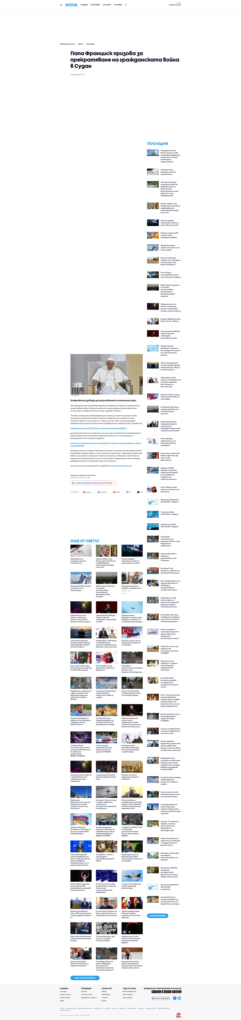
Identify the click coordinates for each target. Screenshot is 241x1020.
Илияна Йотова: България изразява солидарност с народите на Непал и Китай (169, 682)
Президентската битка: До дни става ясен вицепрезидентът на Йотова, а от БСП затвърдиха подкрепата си (170, 156)
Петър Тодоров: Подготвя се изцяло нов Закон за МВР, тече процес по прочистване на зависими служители (171, 745)
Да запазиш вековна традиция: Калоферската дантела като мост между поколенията (169, 872)
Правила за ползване (151, 1008)
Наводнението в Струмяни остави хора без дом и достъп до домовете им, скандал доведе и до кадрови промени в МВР (170, 763)
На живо (118, 5)
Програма (95, 5)
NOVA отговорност (129, 991)
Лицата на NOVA (86, 994)
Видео (62, 1000)
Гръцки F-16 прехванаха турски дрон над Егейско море (131, 886)
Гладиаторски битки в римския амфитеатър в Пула (106, 777)
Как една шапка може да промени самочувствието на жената (170, 856)
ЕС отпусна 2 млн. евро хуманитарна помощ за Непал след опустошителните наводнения (106, 888)
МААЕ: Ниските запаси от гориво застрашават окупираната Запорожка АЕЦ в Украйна (105, 591)
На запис (107, 5)
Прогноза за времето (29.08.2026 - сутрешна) (170, 887)
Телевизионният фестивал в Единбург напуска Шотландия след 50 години (130, 749)
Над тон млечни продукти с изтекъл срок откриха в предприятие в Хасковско (169, 665)
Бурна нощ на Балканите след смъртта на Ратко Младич (80, 938)
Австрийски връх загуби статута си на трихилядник (80, 588)
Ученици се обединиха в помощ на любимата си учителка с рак (170, 731)
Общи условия (122, 1008)
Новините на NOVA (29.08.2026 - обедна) (169, 526)
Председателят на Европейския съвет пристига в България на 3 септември (132, 858)
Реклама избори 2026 (71, 1008)
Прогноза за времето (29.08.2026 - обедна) (170, 501)
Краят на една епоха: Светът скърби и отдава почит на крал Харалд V (131, 914)
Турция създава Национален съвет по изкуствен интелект (131, 561)
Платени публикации (65, 1010)
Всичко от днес (65, 994)
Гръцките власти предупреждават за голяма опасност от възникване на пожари (105, 721)
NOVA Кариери (128, 994)
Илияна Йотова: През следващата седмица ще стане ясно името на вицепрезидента (170, 618)
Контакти (114, 1008)
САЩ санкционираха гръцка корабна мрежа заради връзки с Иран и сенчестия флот (80, 644)
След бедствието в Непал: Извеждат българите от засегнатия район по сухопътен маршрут (105, 966)
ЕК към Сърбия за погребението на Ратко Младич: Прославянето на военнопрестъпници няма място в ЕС (132, 804)
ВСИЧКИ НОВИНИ (158, 916)
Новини (84, 5)
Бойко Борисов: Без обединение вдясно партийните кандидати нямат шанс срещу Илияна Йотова (171, 426)
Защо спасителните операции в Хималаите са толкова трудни (131, 693)
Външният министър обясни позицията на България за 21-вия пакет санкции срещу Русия (132, 965)
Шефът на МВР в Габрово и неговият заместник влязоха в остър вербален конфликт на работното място (169, 473)
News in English (127, 997)
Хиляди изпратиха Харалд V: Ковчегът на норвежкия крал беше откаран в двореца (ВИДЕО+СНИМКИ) (105, 831)
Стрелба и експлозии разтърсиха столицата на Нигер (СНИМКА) (170, 649)
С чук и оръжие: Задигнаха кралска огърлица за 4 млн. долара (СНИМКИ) (104, 749)
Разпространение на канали (85, 1008)
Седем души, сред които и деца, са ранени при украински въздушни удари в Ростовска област (81, 695)
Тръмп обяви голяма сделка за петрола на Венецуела (105, 668)
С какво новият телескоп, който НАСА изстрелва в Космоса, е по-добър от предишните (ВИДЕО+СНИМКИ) (80, 751)
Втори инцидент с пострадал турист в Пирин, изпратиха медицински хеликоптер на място (170, 634)
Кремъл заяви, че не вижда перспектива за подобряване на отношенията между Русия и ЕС (106, 563)
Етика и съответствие (163, 1008)
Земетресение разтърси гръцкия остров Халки (78, 561)
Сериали (105, 997)
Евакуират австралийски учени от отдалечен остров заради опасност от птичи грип (80, 804)
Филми (104, 1000)
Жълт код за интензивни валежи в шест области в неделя (171, 275)
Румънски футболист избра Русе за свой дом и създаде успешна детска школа (80, 721)
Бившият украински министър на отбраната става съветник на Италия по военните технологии (131, 722)
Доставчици (107, 1008)
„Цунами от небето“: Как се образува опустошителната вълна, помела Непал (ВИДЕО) (132, 831)
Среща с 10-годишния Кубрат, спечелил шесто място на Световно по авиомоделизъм (170, 826)
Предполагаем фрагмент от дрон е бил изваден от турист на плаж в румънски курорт (132, 618)
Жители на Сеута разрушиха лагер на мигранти (130, 777)
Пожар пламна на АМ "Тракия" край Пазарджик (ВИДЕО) (169, 235)
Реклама (62, 1008)
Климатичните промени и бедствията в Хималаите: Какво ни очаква (106, 694)
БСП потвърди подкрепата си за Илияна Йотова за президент (168, 442)
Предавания (106, 994)
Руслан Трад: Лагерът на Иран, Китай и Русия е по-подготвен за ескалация (106, 913)
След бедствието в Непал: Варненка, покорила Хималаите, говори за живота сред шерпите (170, 809)
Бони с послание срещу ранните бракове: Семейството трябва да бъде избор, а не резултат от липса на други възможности (170, 700)
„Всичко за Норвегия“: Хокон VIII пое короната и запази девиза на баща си (80, 914)
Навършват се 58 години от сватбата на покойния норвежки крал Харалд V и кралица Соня (106, 644)
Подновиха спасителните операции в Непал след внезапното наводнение (132, 669)
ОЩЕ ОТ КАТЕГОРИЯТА (85, 978)
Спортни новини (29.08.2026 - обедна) (169, 513)
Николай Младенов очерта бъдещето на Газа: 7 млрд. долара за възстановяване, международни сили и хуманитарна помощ (80, 860)
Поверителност (132, 1008)
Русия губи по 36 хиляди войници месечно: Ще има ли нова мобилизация (81, 668)
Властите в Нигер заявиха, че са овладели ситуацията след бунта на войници (171, 261)
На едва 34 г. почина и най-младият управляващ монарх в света (105, 858)
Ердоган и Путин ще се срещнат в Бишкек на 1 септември (131, 643)
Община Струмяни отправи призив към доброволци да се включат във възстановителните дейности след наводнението (169, 188)
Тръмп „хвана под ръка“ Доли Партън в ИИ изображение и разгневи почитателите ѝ (80, 887)
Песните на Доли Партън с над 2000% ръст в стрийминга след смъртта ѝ (81, 778)
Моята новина (65, 997)
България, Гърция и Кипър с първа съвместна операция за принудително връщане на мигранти (106, 804)
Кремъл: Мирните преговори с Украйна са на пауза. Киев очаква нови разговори (80, 830)
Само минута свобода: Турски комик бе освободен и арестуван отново (106, 618)
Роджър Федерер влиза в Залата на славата (170, 320)
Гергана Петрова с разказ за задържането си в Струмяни (169, 557)
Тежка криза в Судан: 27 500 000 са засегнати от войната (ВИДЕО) (98, 428)
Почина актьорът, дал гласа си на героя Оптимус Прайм (105, 938)
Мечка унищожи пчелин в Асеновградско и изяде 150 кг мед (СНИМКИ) (170, 717)
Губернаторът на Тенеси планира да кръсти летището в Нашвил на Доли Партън (80, 618)
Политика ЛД (140, 1008)
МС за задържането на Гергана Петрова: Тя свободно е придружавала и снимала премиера (170, 585)
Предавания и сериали (89, 997)
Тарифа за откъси (98, 1008)
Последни (63, 991)
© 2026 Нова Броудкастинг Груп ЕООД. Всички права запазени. (75, 1015)
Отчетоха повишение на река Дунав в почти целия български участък (170, 410)
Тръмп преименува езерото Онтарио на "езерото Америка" (79, 964)
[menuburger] (61, 5)
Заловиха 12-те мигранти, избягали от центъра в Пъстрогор (170, 570)
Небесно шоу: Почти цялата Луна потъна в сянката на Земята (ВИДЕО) (131, 940)
